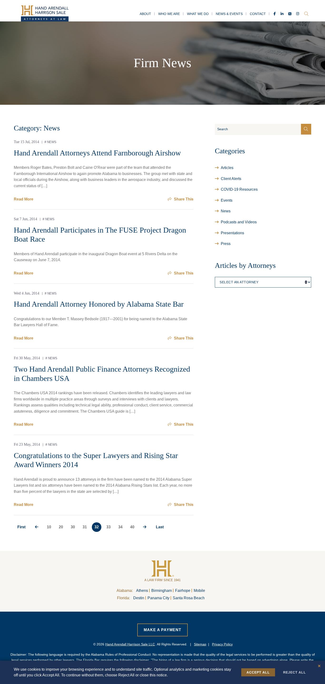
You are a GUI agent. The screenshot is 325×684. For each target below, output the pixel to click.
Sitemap (200, 644)
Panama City (158, 598)
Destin (138, 598)
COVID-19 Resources (239, 189)
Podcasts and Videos (239, 222)
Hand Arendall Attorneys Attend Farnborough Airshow (97, 153)
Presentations (232, 233)
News (51, 142)
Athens (142, 591)
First (21, 527)
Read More (23, 199)
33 (108, 527)
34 (120, 527)
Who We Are (169, 13)
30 (73, 527)
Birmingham (161, 591)
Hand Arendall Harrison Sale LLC (130, 644)
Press (226, 244)
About (145, 13)
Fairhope (182, 591)
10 (49, 527)
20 (61, 527)
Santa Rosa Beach (189, 598)
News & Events (229, 13)
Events (226, 200)
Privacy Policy (222, 644)
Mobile (199, 591)
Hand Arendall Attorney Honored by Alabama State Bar (99, 304)
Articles (227, 168)
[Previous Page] (36, 527)
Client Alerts (231, 179)
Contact (258, 13)
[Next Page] (144, 527)
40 (132, 527)
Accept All (258, 672)
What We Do (198, 13)
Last (160, 527)
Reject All (294, 672)
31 (85, 527)
